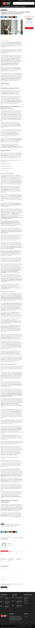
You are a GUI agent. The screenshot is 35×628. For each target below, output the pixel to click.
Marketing (17, 6)
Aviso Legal (18, 625)
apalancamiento (3, 458)
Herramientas (23, 6)
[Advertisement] (23, 3)
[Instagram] (33, 0)
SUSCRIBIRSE (29, 28)
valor (14, 526)
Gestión (12, 6)
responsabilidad (8, 526)
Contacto (28, 0)
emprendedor (3, 525)
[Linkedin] (10, 17)
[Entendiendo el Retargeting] (2, 607)
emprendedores (8, 525)
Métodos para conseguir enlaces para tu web (4, 559)
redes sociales (3, 526)
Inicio (2, 6)
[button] (33, 6)
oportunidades (16, 525)
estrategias (12, 525)
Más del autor (11, 551)
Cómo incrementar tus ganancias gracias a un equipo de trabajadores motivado (6, 538)
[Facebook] (32, 0)
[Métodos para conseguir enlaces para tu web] (4, 555)
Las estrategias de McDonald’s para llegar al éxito (19, 602)
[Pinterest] (6, 17)
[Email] (14, 17)
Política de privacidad (23, 625)
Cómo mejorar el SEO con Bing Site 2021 (18, 538)
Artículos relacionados (4, 551)
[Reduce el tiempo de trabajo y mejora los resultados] (11, 555)
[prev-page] (1, 562)
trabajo (12, 526)
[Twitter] (4, 17)
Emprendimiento (7, 6)
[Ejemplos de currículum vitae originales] (14, 606)
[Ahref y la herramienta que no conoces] (14, 598)
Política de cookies (29, 625)
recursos (20, 525)
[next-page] (2, 562)
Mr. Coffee (9, 543)
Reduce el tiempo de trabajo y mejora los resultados (11, 559)
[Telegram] (16, 17)
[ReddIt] (12, 17)
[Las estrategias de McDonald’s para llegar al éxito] (14, 602)
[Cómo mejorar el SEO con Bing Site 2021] (19, 555)
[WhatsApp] (8, 17)
